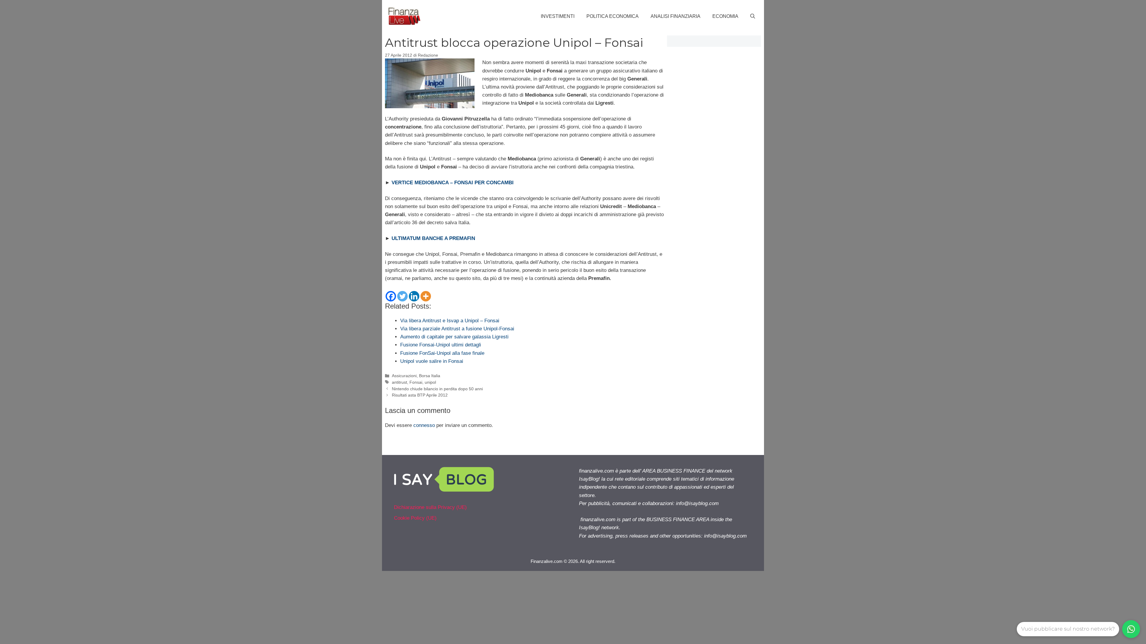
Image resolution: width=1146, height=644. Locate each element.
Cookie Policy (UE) (415, 518)
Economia (725, 16)
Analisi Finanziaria (675, 16)
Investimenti (557, 16)
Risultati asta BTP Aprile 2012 (420, 395)
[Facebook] (391, 296)
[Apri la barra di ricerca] (752, 16)
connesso (424, 425)
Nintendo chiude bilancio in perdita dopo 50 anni (437, 388)
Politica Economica (612, 16)
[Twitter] (402, 296)
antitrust (399, 382)
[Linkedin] (414, 296)
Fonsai (415, 382)
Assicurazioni (404, 375)
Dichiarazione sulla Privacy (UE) (430, 507)
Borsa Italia (429, 375)
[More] (425, 296)
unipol (430, 382)
